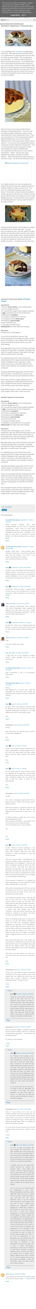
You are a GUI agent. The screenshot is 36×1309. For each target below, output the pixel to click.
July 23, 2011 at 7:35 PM (18, 746)
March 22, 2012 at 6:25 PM (22, 969)
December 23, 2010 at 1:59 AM (19, 637)
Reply (7, 540)
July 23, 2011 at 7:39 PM (18, 768)
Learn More (15, 15)
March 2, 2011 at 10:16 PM (19, 704)
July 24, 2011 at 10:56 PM (19, 845)
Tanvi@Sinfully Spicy (12, 520)
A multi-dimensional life (13, 546)
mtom (7, 1274)
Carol (7, 637)
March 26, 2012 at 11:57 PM (24, 1145)
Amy (7, 567)
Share (4, 510)
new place (19, 51)
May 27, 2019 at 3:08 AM (17, 1274)
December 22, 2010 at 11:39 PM (19, 603)
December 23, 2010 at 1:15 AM (20, 622)
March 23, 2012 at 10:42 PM (24, 1053)
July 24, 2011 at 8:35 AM (21, 793)
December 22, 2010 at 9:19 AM (20, 567)
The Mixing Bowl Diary (13, 668)
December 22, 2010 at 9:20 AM (20, 586)
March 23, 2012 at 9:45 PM (22, 1027)
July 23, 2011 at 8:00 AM (21, 725)
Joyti (7, 603)
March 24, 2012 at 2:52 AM (22, 1109)
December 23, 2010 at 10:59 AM (18, 653)
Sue (7, 653)
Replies (10, 990)
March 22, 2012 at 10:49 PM (24, 994)
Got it (24, 15)
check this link (30, 1278)
